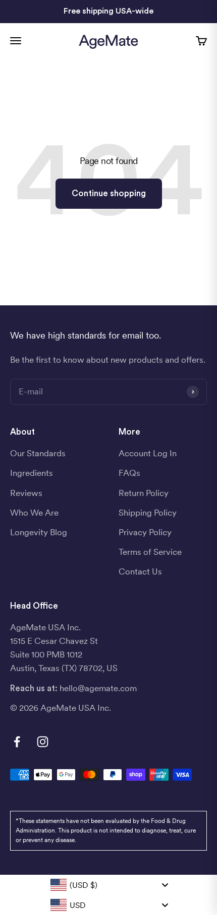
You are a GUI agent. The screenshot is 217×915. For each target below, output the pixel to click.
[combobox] (108, 885)
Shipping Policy (148, 513)
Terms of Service (150, 552)
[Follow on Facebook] (17, 741)
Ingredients (31, 473)
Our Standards (38, 453)
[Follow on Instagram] (42, 741)
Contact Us (140, 571)
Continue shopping (109, 193)
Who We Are (34, 513)
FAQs (129, 473)
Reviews (26, 493)
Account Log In (148, 453)
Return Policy (144, 493)
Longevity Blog (38, 532)
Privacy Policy (145, 532)
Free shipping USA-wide (108, 11)
